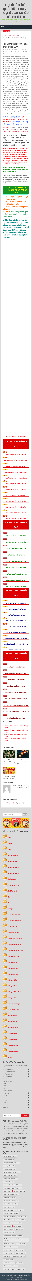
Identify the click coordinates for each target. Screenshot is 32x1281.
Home (4, 35)
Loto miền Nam (12, 1021)
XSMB (9, 837)
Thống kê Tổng (12, 998)
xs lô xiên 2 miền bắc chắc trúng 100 (14, 1131)
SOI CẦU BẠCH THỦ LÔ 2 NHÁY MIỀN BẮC (16, 460)
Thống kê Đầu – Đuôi (14, 992)
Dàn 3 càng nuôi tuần (10, 1210)
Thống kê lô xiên (12, 968)
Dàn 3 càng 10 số (9, 1207)
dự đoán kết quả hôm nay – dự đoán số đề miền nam (16, 10)
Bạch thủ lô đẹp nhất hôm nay (12, 1188)
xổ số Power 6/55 (13, 891)
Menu (2, 26)
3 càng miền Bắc (9, 1159)
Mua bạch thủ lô (20, 1253)
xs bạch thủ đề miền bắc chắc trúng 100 (16, 1124)
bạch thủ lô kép (7, 127)
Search (25, 814)
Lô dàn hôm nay (8, 1250)
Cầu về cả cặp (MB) (14, 944)
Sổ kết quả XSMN (13, 867)
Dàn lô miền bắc (8, 1229)
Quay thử (5, 1107)
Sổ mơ (9, 1057)
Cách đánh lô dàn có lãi (10, 1204)
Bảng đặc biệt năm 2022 (11, 1194)
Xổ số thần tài (12, 926)
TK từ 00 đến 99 (13, 1010)
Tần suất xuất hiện (13, 1004)
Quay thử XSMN (12, 1039)
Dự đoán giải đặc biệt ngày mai (13, 1235)
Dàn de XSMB (20, 1220)
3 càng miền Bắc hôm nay (11, 1162)
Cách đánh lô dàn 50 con (11, 1200)
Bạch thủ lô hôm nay (10, 1175)
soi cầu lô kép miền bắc (22, 131)
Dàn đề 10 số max (9, 1232)
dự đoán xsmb (21, 1243)
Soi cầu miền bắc (13, 35)
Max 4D (10, 903)
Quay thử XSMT (12, 1045)
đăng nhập (11, 803)
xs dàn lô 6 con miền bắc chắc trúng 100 (16, 1126)
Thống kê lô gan (12, 962)
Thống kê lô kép (12, 974)
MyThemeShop (14, 1279)
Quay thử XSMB (12, 1033)
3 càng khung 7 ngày (10, 1156)
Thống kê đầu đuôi (13, 956)
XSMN (9, 843)
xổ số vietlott (11, 879)
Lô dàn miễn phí (8, 1253)
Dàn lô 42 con (17, 1226)
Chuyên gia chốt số (8, 1081)
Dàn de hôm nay (8, 1220)
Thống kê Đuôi (12, 986)
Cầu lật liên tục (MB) (14, 938)
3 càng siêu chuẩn (9, 1166)
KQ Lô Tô (5, 1105)
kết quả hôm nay (12, 855)
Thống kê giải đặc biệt (10, 1266)
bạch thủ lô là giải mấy (10, 1178)
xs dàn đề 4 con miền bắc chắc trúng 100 (16, 1128)
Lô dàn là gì (19, 1250)
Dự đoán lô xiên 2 (9, 1243)
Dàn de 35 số (22, 1216)
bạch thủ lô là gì (8, 1181)
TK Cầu (5, 1100)
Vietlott (5, 1095)
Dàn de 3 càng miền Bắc (11, 1213)
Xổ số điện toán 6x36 (14, 915)
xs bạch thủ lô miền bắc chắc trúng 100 (15, 1133)
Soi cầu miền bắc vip (9, 1071)
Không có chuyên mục (10, 1247)
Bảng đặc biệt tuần (9, 1197)
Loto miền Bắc (12, 1015)
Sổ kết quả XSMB (13, 861)
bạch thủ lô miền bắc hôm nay (12, 1185)
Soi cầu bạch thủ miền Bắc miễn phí (14, 1256)
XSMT (9, 849)
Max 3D (10, 897)
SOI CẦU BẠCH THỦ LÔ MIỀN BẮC (16, 455)
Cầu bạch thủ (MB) (13, 932)
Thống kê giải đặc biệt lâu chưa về (14, 1269)
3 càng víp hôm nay (9, 1169)
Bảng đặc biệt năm (19, 1191)
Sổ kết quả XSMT (13, 873)
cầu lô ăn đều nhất (8, 131)
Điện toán (5, 1098)
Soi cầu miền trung (8, 1074)
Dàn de (21, 1210)
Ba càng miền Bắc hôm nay (12, 1172)
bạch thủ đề (7, 1191)
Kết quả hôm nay (7, 1090)
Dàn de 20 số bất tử (9, 1216)
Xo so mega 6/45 (13, 885)
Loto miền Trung (12, 1027)
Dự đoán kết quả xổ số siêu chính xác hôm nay (15, 1239)
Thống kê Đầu (12, 980)
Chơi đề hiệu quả (7, 1079)
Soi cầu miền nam (8, 1076)
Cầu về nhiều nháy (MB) (15, 950)
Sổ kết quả (6, 1093)
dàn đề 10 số (19, 1229)
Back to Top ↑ (24, 1279)
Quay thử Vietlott (13, 1051)
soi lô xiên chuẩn (8, 1259)
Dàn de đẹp (7, 1226)
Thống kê (10, 909)
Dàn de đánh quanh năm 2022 (12, 1223)
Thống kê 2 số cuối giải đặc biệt (13, 1262)
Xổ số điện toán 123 (14, 921)
